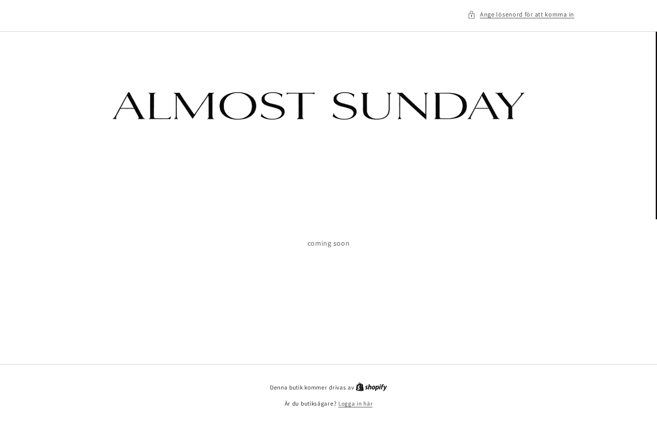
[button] (520, 14)
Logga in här (355, 403)
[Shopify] (371, 387)
